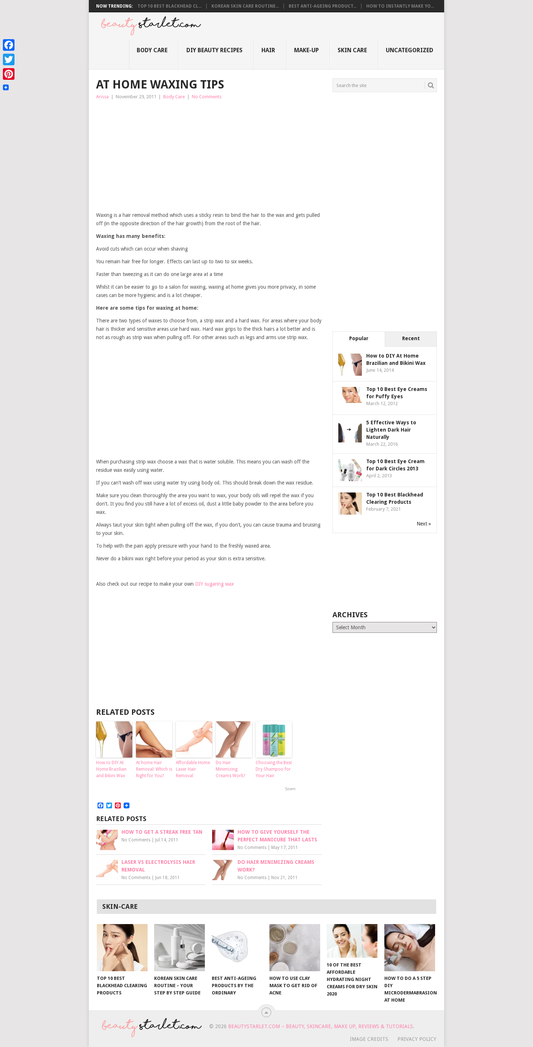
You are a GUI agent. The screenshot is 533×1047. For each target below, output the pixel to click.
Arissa (102, 96)
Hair (268, 50)
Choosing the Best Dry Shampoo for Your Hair (274, 769)
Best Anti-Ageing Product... (322, 6)
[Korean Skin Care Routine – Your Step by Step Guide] (179, 947)
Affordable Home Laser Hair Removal (193, 769)
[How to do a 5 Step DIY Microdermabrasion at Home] (409, 947)
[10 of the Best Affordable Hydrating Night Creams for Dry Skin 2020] (352, 941)
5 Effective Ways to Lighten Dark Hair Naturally (391, 430)
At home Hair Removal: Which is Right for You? (154, 769)
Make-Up (306, 50)
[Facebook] (8, 45)
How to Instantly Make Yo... (400, 6)
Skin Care (352, 50)
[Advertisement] (208, 156)
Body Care (152, 50)
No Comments (207, 96)
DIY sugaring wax (214, 584)
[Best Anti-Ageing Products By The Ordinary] (237, 947)
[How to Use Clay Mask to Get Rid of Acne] (294, 947)
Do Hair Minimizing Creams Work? (230, 769)
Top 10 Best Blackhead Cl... (169, 6)
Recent (411, 338)
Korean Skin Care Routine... (245, 6)
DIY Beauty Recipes (214, 50)
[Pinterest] (8, 74)
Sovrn (290, 789)
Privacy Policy (416, 1039)
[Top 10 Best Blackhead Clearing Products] (122, 947)
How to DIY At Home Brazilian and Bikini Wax (111, 769)
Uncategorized (409, 50)
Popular (358, 338)
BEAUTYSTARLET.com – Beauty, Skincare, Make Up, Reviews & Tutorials (320, 1026)
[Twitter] (8, 59)
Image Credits (369, 1039)
